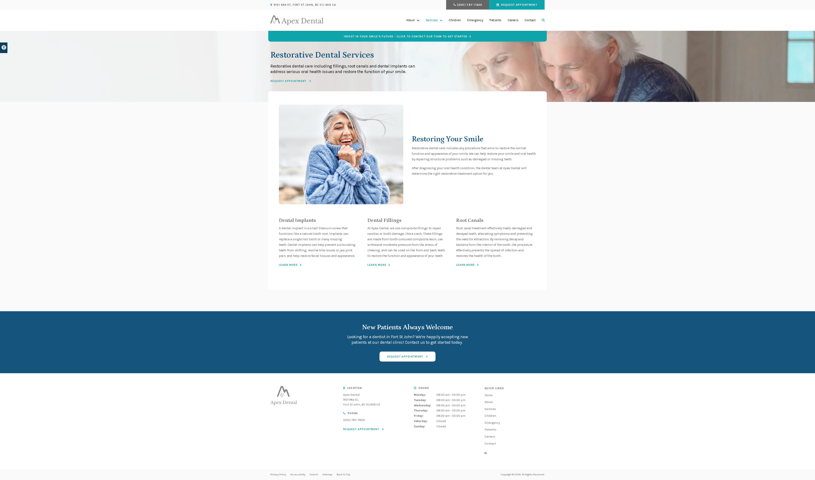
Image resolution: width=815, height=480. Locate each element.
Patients (495, 20)
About (489, 402)
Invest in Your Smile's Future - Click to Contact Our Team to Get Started (406, 36)
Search (314, 474)
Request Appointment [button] (518, 4)
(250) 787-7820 (469, 4)
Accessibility (297, 474)
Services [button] (432, 20)
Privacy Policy (278, 474)
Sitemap (327, 474)
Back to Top (343, 474)
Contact (530, 20)
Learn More (288, 264)
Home (488, 395)
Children (455, 20)
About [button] (410, 20)
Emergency (475, 20)
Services (490, 409)
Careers (513, 20)
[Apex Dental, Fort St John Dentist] (283, 409)
